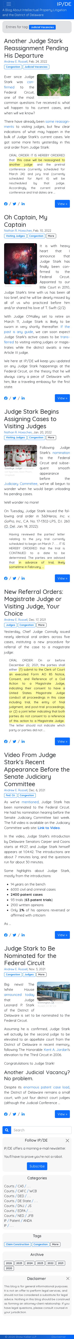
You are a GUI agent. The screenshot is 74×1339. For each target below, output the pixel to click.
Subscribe (37, 1166)
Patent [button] (15, 1221)
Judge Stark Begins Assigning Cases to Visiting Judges (31, 419)
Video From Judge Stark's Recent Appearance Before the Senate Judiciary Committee (37, 769)
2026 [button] (9, 1263)
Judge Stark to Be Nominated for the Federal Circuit (30, 955)
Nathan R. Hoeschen (18, 231)
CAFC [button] (22, 1191)
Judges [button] (10, 625)
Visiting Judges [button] (15, 235)
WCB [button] (33, 1191)
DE (52, 1002)
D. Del (10, 526)
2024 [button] (30, 1263)
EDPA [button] (21, 1211)
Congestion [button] (13, 66)
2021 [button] (60, 1263)
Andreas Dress (12, 285)
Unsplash (54, 97)
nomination (61, 452)
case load (61, 1087)
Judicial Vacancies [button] (35, 66)
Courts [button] (9, 1186)
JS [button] (29, 1206)
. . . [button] (28, 1186)
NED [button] (21, 1216)
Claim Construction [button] (17, 1244)
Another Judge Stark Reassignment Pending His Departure (36, 48)
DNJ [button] (21, 1206)
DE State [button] (24, 1201)
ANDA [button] (27, 1221)
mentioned (30, 802)
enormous (31, 1087)
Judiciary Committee (20, 483)
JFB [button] (30, 1216)
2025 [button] (19, 1263)
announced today (19, 994)
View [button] (61, 204)
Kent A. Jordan (56, 1049)
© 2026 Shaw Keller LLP (20, 1336)
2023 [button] (40, 1263)
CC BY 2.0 (51, 1006)
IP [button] (5, 1221)
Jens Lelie (43, 97)
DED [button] (21, 1196)
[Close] (67, 1140)
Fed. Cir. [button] (10, 795)
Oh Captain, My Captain (25, 220)
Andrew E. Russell (16, 61)
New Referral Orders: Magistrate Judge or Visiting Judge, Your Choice (33, 602)
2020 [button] (9, 1268)
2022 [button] (50, 1263)
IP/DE (64, 4)
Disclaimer (59, 1336)
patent (46, 1087)
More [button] (51, 235)
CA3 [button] (21, 1186)
